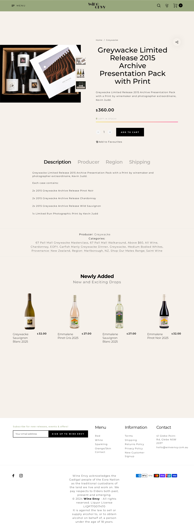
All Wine (151, 242)
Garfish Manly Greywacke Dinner (84, 246)
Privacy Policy (134, 448)
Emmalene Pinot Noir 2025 (157, 336)
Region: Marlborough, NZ (90, 250)
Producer (88, 162)
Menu (100, 427)
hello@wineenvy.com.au (172, 447)
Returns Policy (134, 444)
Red (97, 436)
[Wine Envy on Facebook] (13, 475)
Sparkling (101, 444)
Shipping (139, 162)
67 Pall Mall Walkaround (108, 242)
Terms (129, 436)
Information (136, 427)
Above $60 (135, 242)
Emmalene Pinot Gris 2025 (68, 336)
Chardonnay (39, 246)
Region (114, 162)
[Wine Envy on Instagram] (21, 475)
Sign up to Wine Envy (68, 434)
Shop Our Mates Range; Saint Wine (136, 250)
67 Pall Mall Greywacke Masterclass (62, 242)
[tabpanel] (40, 73)
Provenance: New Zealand (51, 250)
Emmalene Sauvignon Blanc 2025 (110, 337)
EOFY (54, 246)
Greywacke (102, 234)
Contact (163, 427)
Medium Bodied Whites (145, 246)
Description (57, 162)
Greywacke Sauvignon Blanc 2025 (20, 337)
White (99, 440)
